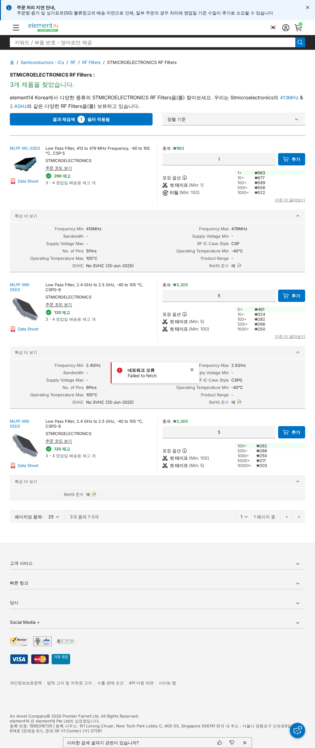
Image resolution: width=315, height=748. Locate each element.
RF (73, 62)
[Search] (300, 42)
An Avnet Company (28, 716)
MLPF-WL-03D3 (25, 148)
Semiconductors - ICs (42, 62)
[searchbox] (152, 42)
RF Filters (91, 62)
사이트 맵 (167, 682)
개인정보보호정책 (26, 682)
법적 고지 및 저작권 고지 (69, 682)
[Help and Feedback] (297, 730)
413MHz (289, 98)
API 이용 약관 (141, 682)
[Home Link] (55, 27)
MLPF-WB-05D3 (20, 287)
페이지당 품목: (29, 516)
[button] (16, 27)
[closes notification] (307, 7)
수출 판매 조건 (110, 682)
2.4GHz (18, 106)
